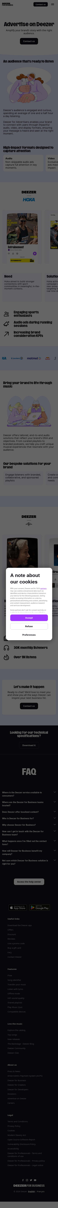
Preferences (29, 634)
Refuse (29, 626)
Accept (29, 617)
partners (43, 588)
